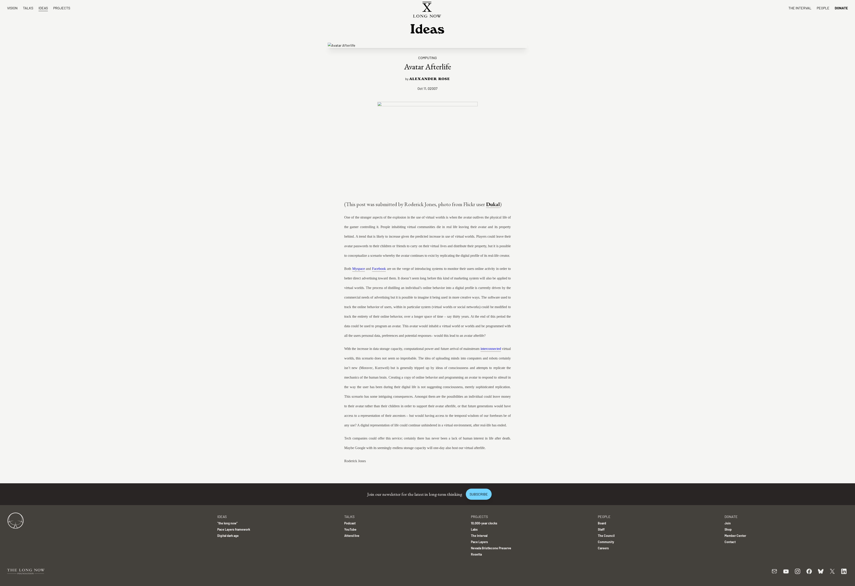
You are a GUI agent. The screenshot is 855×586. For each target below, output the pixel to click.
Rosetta (476, 554)
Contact (730, 542)
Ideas (43, 8)
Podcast (350, 523)
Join (728, 523)
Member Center (735, 536)
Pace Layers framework (233, 529)
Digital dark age (228, 536)
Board (602, 523)
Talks (28, 8)
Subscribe (479, 494)
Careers (603, 548)
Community (606, 542)
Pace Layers (479, 542)
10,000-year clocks (484, 523)
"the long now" (227, 523)
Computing (427, 58)
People (823, 8)
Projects (61, 8)
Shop (728, 529)
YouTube (350, 529)
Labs (474, 529)
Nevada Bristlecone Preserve (491, 548)
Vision (12, 8)
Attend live (351, 536)
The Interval (799, 8)
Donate (841, 8)
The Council (606, 536)
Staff (601, 529)
